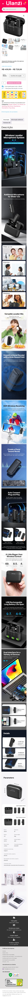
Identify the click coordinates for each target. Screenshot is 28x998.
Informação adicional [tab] (17, 119)
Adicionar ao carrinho (14, 83)
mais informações (7, 66)
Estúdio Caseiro (12, 104)
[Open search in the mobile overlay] (14, 9)
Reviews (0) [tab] (6, 122)
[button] (3, 3)
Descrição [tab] (6, 119)
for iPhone (20, 104)
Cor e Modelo (5, 75)
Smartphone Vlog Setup (8, 108)
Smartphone (17, 106)
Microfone (10, 106)
